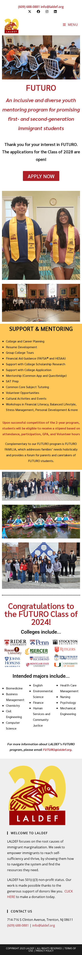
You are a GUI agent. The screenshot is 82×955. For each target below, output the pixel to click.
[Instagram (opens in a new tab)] (47, 11)
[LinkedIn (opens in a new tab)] (54, 11)
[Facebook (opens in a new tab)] (38, 11)
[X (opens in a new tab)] (29, 11)
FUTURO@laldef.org (57, 749)
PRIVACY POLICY (45, 950)
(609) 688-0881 (29, 7)
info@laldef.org (52, 7)
